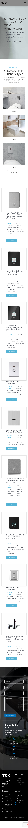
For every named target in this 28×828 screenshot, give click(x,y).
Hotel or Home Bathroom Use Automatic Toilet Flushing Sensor (14, 273)
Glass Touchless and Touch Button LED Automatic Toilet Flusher (15, 536)
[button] (25, 3)
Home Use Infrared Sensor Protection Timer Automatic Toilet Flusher (15, 480)
